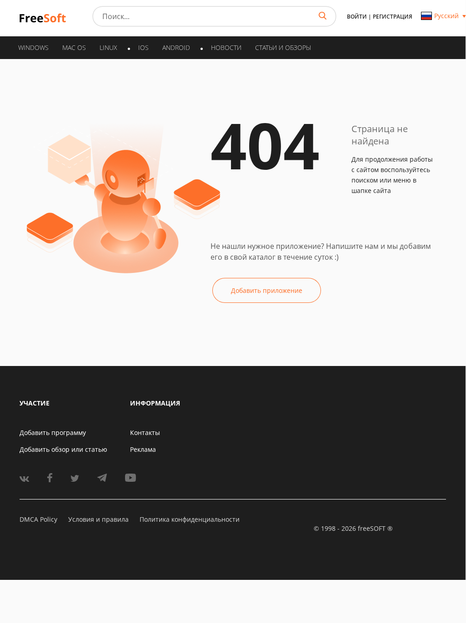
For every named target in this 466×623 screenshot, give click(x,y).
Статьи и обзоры (283, 47)
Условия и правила (98, 519)
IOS (143, 47)
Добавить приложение (266, 290)
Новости (226, 47)
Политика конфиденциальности (190, 519)
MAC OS (74, 47)
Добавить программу (53, 432)
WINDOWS (33, 47)
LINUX (108, 47)
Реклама (143, 449)
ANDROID (176, 47)
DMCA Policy (38, 519)
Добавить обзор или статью (63, 449)
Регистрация (392, 16)
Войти (357, 16)
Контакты (145, 432)
